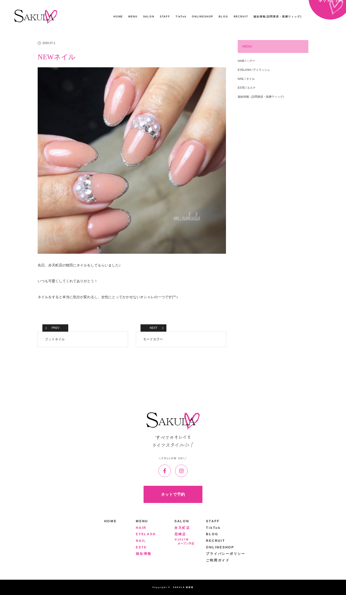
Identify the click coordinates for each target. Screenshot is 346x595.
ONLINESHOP (202, 16)
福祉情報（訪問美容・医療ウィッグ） (262, 96)
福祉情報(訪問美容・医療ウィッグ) (277, 16)
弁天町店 (182, 528)
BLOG (223, 16)
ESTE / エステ (247, 87)
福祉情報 (144, 553)
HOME (118, 16)
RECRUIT (241, 16)
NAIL (141, 541)
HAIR (141, 528)
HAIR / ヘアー (246, 61)
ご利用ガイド (218, 560)
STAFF (165, 16)
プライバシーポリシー (225, 553)
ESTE (141, 547)
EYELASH (146, 534)
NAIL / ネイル (246, 78)
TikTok (181, 16)
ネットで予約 (173, 494)
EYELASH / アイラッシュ (254, 70)
